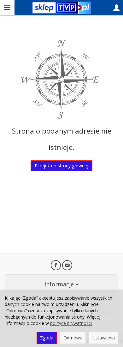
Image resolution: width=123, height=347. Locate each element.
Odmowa (72, 338)
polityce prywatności (71, 323)
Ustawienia (103, 338)
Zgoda (46, 338)
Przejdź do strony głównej (61, 166)
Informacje (59, 284)
